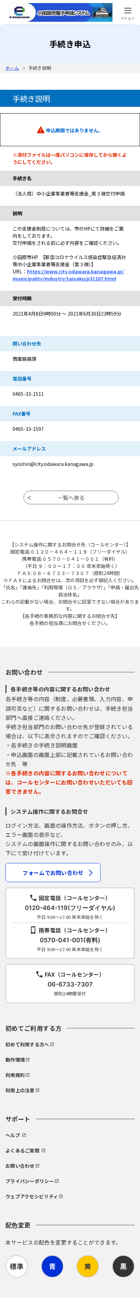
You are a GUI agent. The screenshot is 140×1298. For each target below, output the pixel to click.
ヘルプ (12, 1135)
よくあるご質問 (22, 1150)
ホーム (12, 68)
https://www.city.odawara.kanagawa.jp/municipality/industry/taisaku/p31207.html (68, 275)
